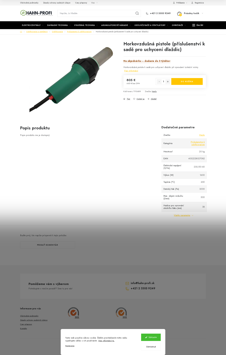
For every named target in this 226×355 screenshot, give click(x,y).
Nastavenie (69, 346)
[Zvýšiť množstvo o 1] (167, 81)
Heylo (154, 91)
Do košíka (187, 81)
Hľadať (137, 13)
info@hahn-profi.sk (142, 283)
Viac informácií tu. (106, 340)
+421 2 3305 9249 (160, 13)
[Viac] (198, 25)
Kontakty (23, 328)
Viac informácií (131, 70)
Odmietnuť (151, 346)
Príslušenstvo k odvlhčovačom (198, 143)
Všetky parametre (182, 215)
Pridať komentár (47, 245)
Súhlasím (153, 337)
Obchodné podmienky (29, 2)
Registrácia (199, 2)
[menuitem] (32, 25)
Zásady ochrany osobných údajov (56, 2)
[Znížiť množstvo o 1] (159, 81)
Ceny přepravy (81, 2)
